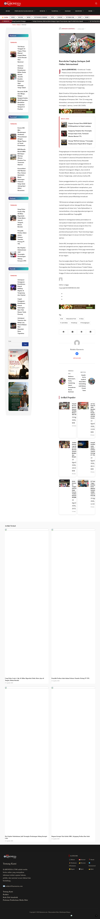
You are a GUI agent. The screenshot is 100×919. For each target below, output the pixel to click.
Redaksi (6, 894)
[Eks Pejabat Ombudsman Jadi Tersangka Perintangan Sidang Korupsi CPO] (27, 760)
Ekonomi (78, 11)
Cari (9, 341)
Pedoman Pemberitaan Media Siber (15, 900)
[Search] (96, 3)
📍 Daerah (91, 859)
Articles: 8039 (77, 358)
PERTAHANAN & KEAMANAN (40, 17)
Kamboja (74, 323)
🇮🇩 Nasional (82, 859)
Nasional (55, 11)
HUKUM (13, 17)
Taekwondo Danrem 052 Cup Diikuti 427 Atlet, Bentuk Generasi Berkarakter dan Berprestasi (75, 450)
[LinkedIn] (90, 331)
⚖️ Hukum (72, 859)
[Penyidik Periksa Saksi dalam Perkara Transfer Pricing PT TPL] (73, 602)
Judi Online (64, 323)
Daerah (67, 11)
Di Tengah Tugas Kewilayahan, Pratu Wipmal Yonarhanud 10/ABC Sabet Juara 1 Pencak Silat (95, 488)
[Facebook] (63, 331)
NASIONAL (20, 17)
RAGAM (86, 17)
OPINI (52, 17)
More (90, 11)
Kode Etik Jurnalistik (10, 897)
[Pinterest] (81, 331)
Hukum (42, 11)
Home (8, 11)
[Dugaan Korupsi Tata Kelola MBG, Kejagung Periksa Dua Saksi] (73, 760)
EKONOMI (59, 17)
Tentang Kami (8, 891)
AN (61, 319)
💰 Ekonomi (82, 863)
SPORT (80, 17)
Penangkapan (84, 323)
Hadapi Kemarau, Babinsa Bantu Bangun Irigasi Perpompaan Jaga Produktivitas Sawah (47, 21)
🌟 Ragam (72, 869)
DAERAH (29, 17)
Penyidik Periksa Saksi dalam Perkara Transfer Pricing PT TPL (93, 449)
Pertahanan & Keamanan (24, 11)
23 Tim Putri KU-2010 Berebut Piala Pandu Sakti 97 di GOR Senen (93, 411)
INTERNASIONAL (70, 17)
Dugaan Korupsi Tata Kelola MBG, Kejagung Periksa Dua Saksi (70, 836)
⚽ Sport (81, 869)
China (81, 319)
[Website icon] (76, 353)
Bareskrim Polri (71, 319)
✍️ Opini (91, 869)
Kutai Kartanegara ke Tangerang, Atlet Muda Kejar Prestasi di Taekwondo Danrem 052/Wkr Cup (75, 489)
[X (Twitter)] (72, 331)
